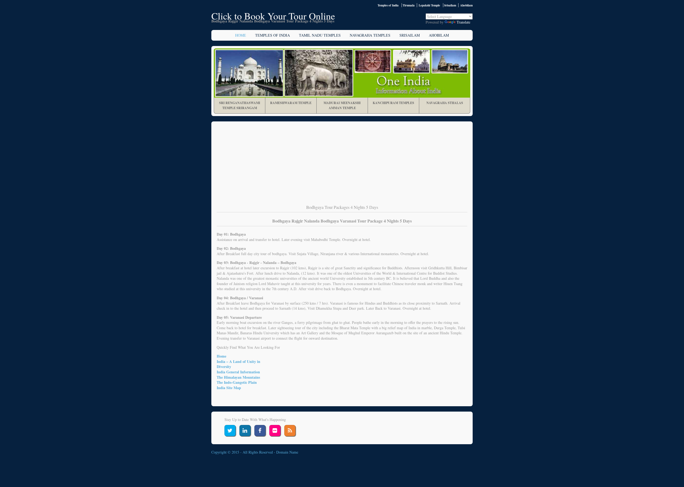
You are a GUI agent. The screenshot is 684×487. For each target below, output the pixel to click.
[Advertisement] (342, 166)
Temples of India (388, 5)
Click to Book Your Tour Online (273, 15)
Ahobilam (439, 35)
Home (240, 35)
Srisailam (409, 35)
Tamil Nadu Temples (320, 35)
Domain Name (287, 452)
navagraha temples (370, 35)
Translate (463, 22)
